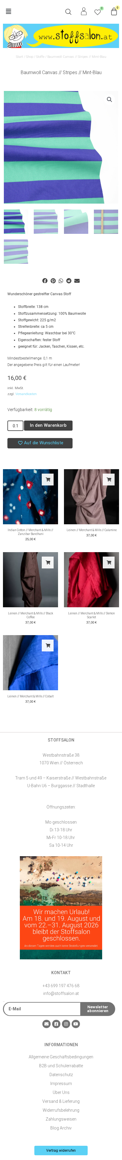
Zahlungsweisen (61, 1119)
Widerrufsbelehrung (61, 1110)
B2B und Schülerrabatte (61, 1065)
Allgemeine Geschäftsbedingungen (61, 1056)
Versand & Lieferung (61, 1101)
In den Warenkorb (48, 425)
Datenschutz (61, 1074)
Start (19, 57)
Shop (29, 57)
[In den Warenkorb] (48, 479)
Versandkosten (26, 394)
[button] (32, 12)
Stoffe (40, 57)
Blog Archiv (61, 1128)
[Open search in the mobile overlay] (68, 12)
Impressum (61, 1083)
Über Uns (61, 1092)
